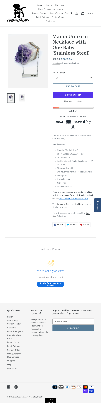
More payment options (73, 101)
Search (10, 316)
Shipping (56, 63)
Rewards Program (15, 331)
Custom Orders (13, 350)
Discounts (11, 327)
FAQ (9, 364)
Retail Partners (13, 346)
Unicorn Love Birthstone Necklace (73, 198)
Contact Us (12, 368)
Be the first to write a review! (50, 284)
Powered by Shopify (36, 397)
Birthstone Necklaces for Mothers (71, 204)
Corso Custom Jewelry (20, 397)
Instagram (35, 332)
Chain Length (59, 72)
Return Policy (13, 342)
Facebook (35, 329)
